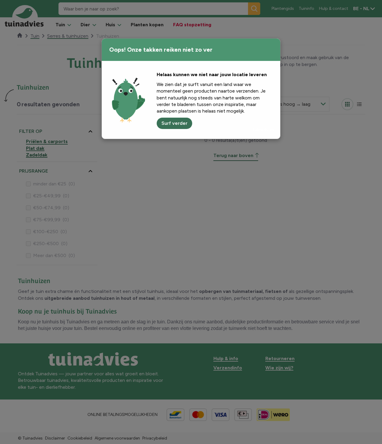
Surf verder (174, 123)
